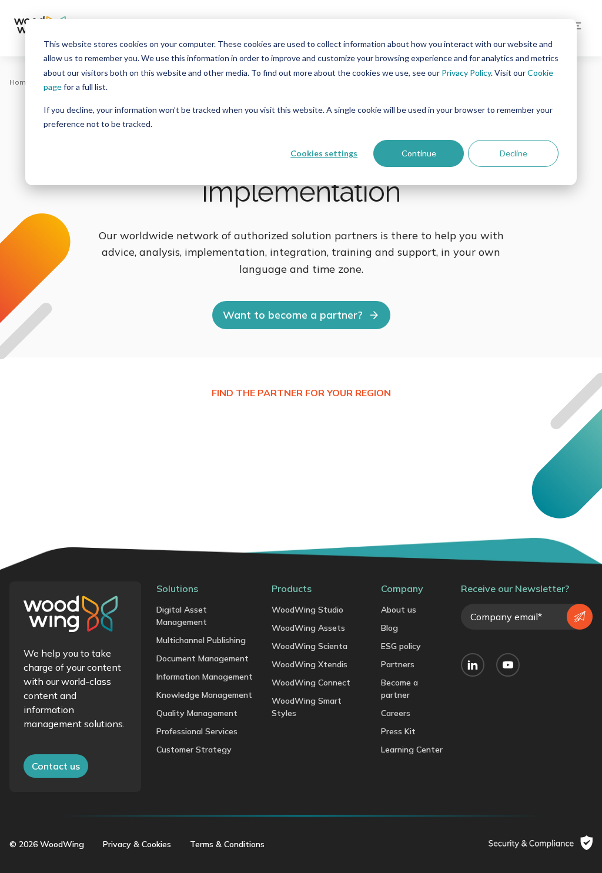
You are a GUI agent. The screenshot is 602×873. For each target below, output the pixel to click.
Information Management (204, 676)
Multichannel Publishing (201, 640)
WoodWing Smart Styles (307, 706)
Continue (419, 153)
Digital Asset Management (181, 615)
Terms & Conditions (227, 844)
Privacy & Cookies (137, 844)
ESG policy (401, 646)
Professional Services (197, 731)
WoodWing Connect (311, 682)
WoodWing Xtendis (309, 664)
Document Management (202, 658)
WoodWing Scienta (309, 646)
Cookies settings (323, 153)
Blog (389, 628)
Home (20, 82)
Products (292, 588)
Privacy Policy (466, 73)
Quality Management (197, 713)
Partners (397, 664)
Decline (513, 153)
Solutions (177, 588)
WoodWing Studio (307, 609)
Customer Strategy (194, 749)
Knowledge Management (204, 695)
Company (402, 588)
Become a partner (399, 688)
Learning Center (412, 749)
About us (398, 609)
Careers (395, 713)
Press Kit (398, 731)
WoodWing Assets (308, 628)
